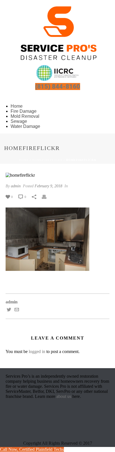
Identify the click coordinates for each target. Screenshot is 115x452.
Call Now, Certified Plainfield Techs (32, 449)
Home (24, 160)
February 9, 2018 (48, 186)
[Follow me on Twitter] (9, 310)
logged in (37, 351)
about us (63, 396)
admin (16, 186)
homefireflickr (47, 160)
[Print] (47, 196)
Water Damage (25, 126)
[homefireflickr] (57, 174)
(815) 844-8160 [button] (57, 86)
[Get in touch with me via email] (17, 310)
